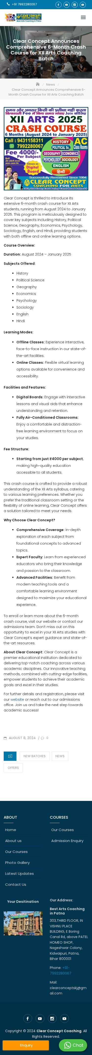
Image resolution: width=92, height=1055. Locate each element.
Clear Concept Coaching (59, 1030)
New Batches (35, 756)
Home (10, 829)
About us (13, 840)
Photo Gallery (17, 862)
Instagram (75, 5)
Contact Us (15, 884)
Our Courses (16, 851)
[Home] (38, 84)
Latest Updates (19, 873)
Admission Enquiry (67, 840)
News (60, 756)
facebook (58, 5)
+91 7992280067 (24, 4)
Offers (13, 767)
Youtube (67, 5)
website (17, 699)
